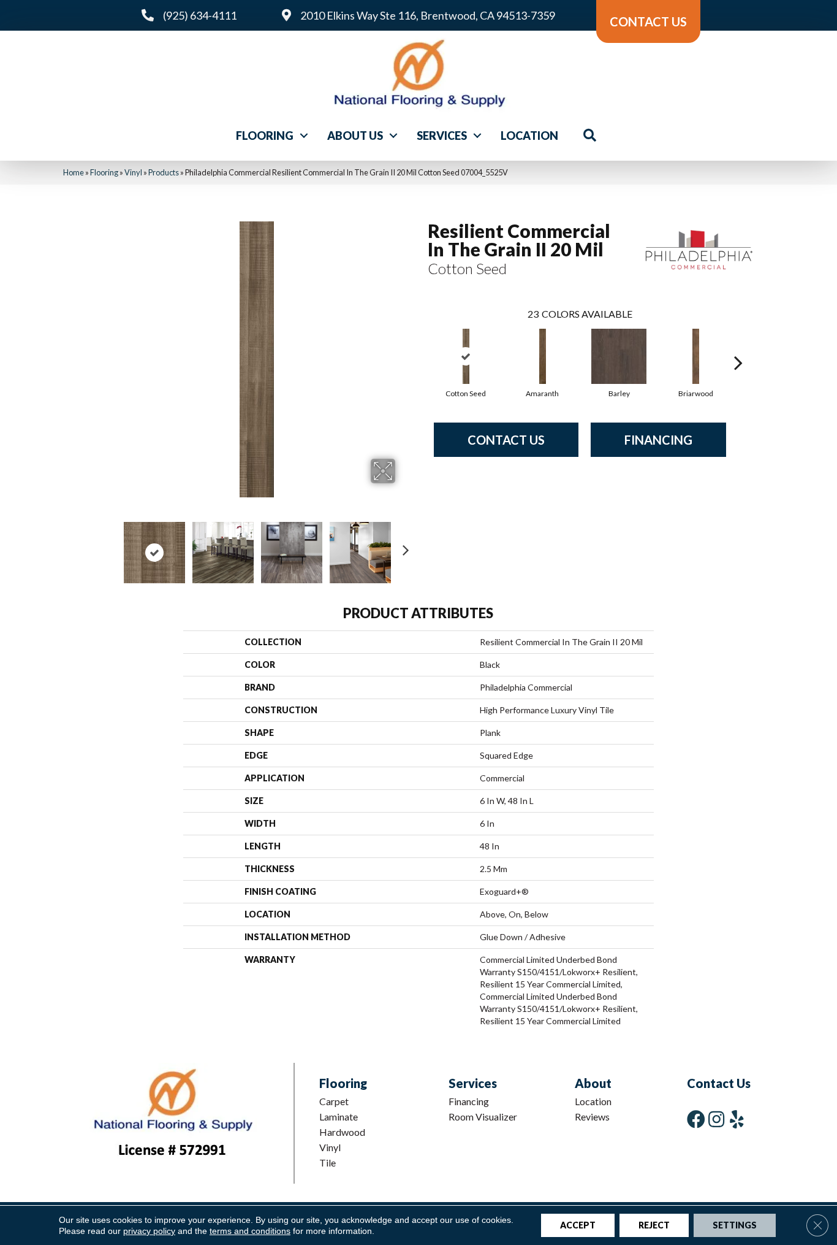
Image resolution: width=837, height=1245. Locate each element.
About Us (355, 135)
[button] (304, 135)
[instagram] (716, 1118)
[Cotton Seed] (466, 356)
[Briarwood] (696, 356)
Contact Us (506, 439)
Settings (735, 1225)
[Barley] (619, 356)
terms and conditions (250, 1231)
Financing (658, 439)
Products (163, 172)
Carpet (334, 1101)
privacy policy (149, 1231)
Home (73, 172)
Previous (111, 546)
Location (529, 135)
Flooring (265, 135)
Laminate (338, 1116)
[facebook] (696, 1118)
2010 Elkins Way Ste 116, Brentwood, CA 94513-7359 (427, 15)
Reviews (592, 1116)
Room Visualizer (483, 1116)
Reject (654, 1225)
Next (403, 546)
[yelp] (737, 1118)
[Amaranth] (543, 356)
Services (442, 135)
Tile (327, 1162)
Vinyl (133, 172)
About (593, 1083)
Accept (578, 1225)
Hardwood (342, 1132)
